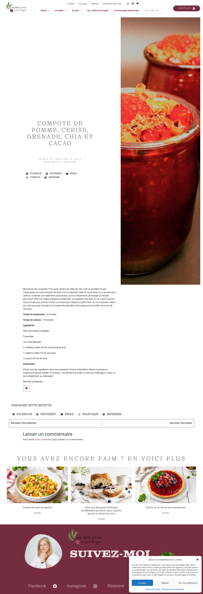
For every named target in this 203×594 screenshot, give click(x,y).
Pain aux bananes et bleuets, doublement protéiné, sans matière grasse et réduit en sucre (101, 510)
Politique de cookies (152, 589)
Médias (95, 4)
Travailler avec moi (112, 4)
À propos (83, 4)
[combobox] (154, 10)
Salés (75, 11)
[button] (197, 559)
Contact (71, 4)
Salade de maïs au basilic (37, 507)
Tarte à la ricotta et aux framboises (166, 507)
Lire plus (37, 513)
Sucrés (59, 11)
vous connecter (43, 439)
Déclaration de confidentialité (173, 589)
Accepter (142, 582)
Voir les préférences (188, 582)
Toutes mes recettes (126, 11)
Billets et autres (97, 11)
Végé (43, 11)
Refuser (165, 582)
